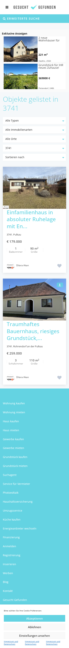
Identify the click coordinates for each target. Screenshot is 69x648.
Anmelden (9, 546)
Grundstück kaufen (15, 457)
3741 (9, 234)
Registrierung (11, 555)
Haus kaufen (11, 421)
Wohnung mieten (14, 412)
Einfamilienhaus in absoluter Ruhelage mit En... (31, 219)
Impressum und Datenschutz (11, 642)
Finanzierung (11, 537)
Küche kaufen (12, 519)
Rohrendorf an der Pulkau (28, 346)
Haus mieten (11, 430)
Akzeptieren (34, 618)
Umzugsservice (12, 510)
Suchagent (9, 475)
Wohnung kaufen (14, 403)
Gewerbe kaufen (13, 439)
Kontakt (8, 591)
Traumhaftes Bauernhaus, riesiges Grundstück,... (33, 331)
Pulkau (17, 234)
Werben (8, 573)
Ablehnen (34, 627)
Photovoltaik (10, 492)
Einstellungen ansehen (34, 636)
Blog (5, 582)
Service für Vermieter (16, 484)
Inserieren (9, 564)
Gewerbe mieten (13, 448)
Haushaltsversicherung (18, 501)
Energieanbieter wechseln (19, 528)
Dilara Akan (22, 265)
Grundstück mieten (15, 466)
